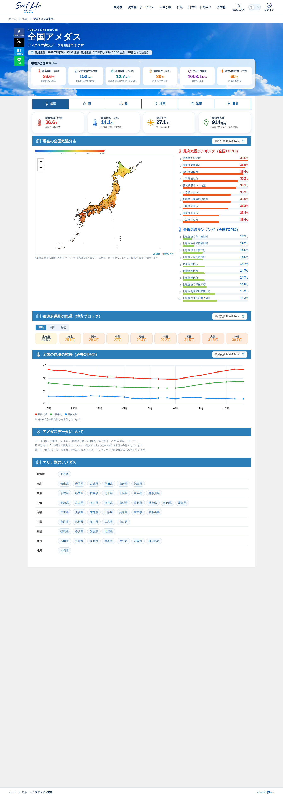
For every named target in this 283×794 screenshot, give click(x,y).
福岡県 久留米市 (192, 158)
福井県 (109, 502)
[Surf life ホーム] (29, 7)
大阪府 (109, 512)
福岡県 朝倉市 (190, 212)
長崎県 (94, 540)
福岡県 (64, 540)
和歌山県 (154, 512)
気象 (24, 18)
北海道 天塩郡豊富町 (194, 257)
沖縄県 (64, 550)
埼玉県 (109, 493)
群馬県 (94, 493)
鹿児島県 (154, 540)
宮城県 (94, 483)
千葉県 (123, 493)
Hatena (19, 54)
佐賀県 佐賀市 (190, 219)
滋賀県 (79, 512)
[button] (48, 76)
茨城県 (64, 493)
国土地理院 (167, 253)
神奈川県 (154, 493)
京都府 (94, 512)
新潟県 (64, 502)
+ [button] (41, 161)
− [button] (41, 167)
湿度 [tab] (162, 103)
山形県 (123, 483)
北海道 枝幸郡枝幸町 (194, 250)
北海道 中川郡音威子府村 (196, 298)
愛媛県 (94, 531)
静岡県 (167, 502)
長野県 (138, 502)
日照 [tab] (235, 103)
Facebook (19, 35)
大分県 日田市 (190, 171)
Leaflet (156, 253)
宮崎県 (138, 540)
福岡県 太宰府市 (192, 165)
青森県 (64, 483)
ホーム (12, 18)
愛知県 (182, 502)
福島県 (138, 483)
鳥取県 (64, 521)
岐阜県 (153, 502)
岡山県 (94, 521)
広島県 (109, 521)
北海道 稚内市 (190, 264)
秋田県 (109, 483)
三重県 (64, 512)
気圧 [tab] (199, 103)
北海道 (64, 474)
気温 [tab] (53, 103)
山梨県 (123, 502)
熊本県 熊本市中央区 (194, 185)
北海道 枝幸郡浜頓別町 (195, 243)
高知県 (109, 531)
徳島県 (64, 531)
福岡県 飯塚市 (190, 178)
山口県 (123, 521)
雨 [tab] (89, 103)
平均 (41, 327)
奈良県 (138, 512)
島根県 (79, 521)
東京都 (138, 493)
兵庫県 (123, 512)
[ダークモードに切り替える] (254, 7)
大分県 (123, 540)
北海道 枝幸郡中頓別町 (195, 236)
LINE (19, 63)
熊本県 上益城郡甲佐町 (195, 199)
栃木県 (79, 493)
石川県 (94, 502)
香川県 (79, 531)
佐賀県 (79, 540)
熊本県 (109, 540)
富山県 (79, 502)
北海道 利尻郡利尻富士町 (196, 291)
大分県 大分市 (190, 192)
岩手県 (79, 483)
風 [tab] (126, 103)
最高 (52, 327)
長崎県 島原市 (190, 206)
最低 (63, 327)
